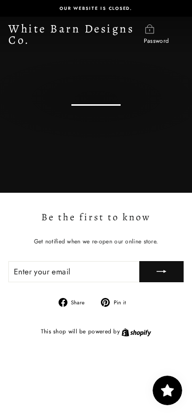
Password (156, 40)
